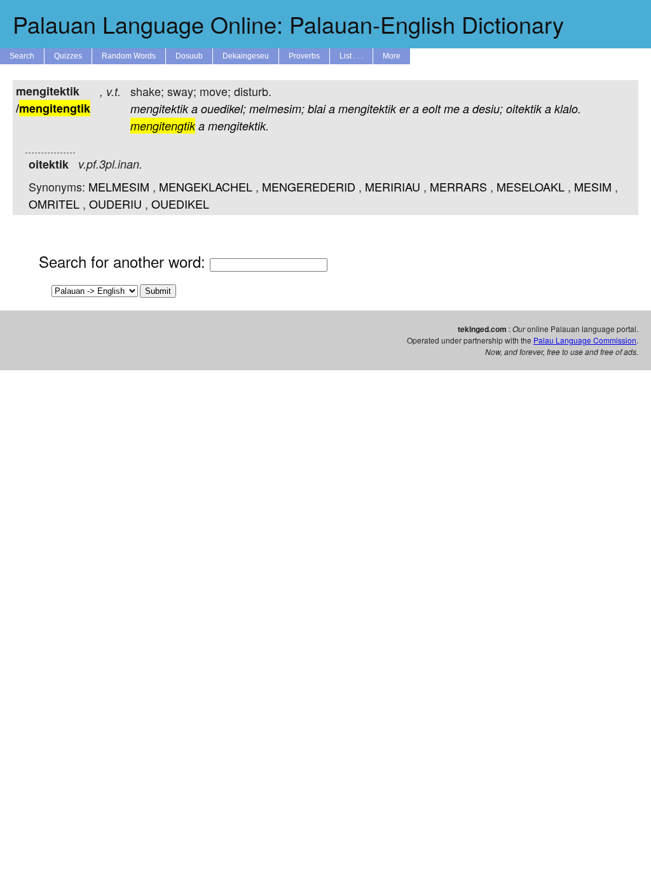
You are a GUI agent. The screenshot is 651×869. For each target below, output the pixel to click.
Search (22, 56)
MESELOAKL (531, 186)
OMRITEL (54, 203)
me (452, 108)
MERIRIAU (392, 186)
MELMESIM (118, 186)
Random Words (129, 56)
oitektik (524, 108)
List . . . (351, 56)
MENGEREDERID (308, 186)
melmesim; (277, 108)
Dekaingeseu (246, 56)
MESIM (593, 186)
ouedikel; (223, 108)
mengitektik (159, 108)
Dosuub (189, 56)
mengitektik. (238, 126)
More (392, 56)
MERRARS (458, 186)
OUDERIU (115, 203)
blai (317, 108)
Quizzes (68, 56)
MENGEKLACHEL (205, 186)
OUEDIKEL (180, 203)
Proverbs (304, 56)
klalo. (567, 108)
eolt (431, 108)
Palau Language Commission (584, 340)
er (404, 108)
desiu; (487, 108)
